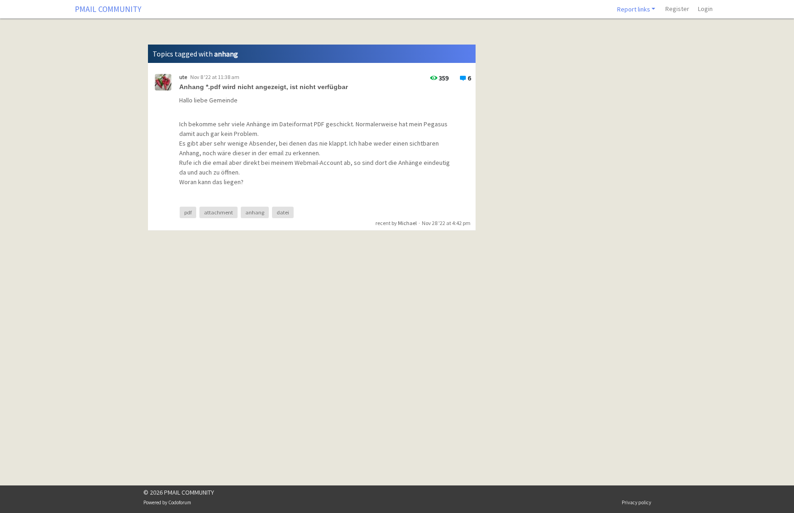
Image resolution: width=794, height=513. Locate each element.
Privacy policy (636, 502)
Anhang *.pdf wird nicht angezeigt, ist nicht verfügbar (263, 86)
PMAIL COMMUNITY (108, 9)
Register (677, 9)
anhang (254, 212)
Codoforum (179, 502)
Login (705, 9)
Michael (407, 223)
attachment (218, 212)
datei (283, 212)
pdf (188, 212)
